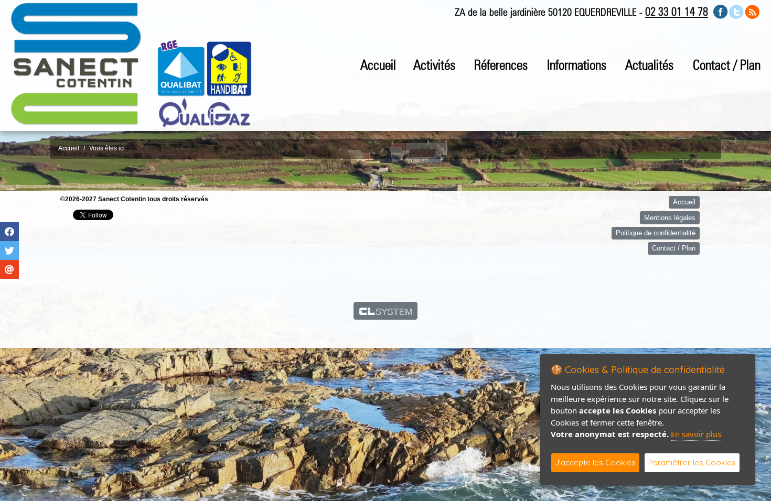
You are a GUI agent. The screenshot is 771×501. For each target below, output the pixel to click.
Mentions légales (669, 218)
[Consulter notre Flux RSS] (752, 11)
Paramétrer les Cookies (692, 462)
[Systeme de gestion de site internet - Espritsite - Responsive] (386, 311)
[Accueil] (76, 63)
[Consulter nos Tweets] (736, 11)
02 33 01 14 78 (676, 11)
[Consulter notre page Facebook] (720, 11)
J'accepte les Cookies (595, 462)
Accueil (378, 65)
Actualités (649, 65)
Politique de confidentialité (655, 233)
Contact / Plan (727, 65)
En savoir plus (696, 434)
